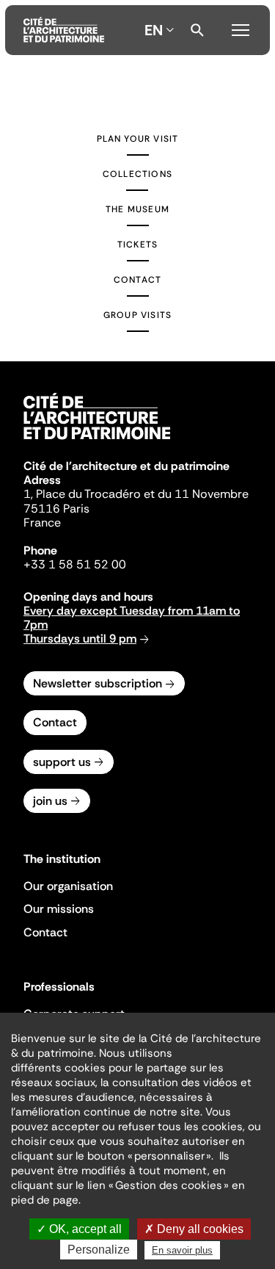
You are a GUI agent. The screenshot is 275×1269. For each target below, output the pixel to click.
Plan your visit (138, 139)
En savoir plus (182, 1250)
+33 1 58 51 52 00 (74, 564)
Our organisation (68, 886)
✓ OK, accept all (79, 1229)
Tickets (137, 244)
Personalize (98, 1249)
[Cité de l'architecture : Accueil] (96, 441)
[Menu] (241, 28)
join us (50, 801)
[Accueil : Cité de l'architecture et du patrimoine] (63, 30)
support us (62, 762)
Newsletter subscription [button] (97, 683)
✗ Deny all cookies (193, 1229)
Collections (137, 174)
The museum (137, 209)
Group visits (137, 315)
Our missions (58, 908)
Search (197, 30)
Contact (137, 280)
